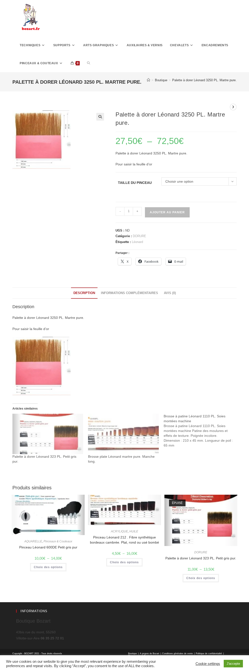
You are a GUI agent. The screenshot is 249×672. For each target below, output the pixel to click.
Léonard (137, 242)
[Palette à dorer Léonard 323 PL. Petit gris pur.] (47, 434)
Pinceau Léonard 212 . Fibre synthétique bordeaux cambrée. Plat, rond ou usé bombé (124, 539)
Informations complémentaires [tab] (129, 293)
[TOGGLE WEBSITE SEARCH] (88, 63)
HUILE (133, 531)
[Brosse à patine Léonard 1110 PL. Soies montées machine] (201, 431)
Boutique (132, 653)
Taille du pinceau (135, 183)
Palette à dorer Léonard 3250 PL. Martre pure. (204, 80)
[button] (100, 117)
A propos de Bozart (149, 653)
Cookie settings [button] (208, 664)
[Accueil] (148, 80)
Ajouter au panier (167, 212)
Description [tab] (84, 293)
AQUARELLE (33, 541)
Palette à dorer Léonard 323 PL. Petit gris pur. (200, 558)
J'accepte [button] (233, 663)
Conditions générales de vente (177, 653)
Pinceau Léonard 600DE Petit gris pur (48, 547)
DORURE (139, 236)
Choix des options (48, 567)
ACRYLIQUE (119, 531)
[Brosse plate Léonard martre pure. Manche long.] (123, 434)
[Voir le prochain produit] (233, 107)
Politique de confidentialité (209, 653)
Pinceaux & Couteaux (58, 541)
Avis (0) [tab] (170, 293)
